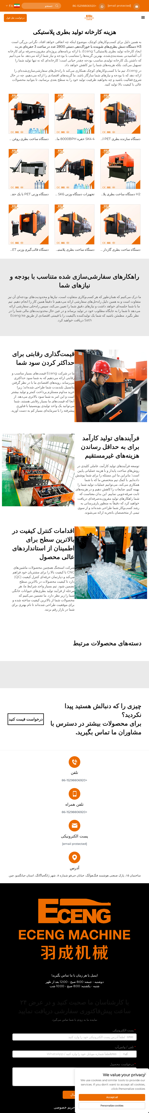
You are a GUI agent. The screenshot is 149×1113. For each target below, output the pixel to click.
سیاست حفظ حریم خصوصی (74, 1107)
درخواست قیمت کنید (26, 719)
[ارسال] (57, 6)
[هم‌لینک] (89, 17)
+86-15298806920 (84, 6)
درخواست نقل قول (15, 17)
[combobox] (128, 1054)
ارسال (74, 1095)
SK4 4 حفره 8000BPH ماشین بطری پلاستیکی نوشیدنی (55, 139)
